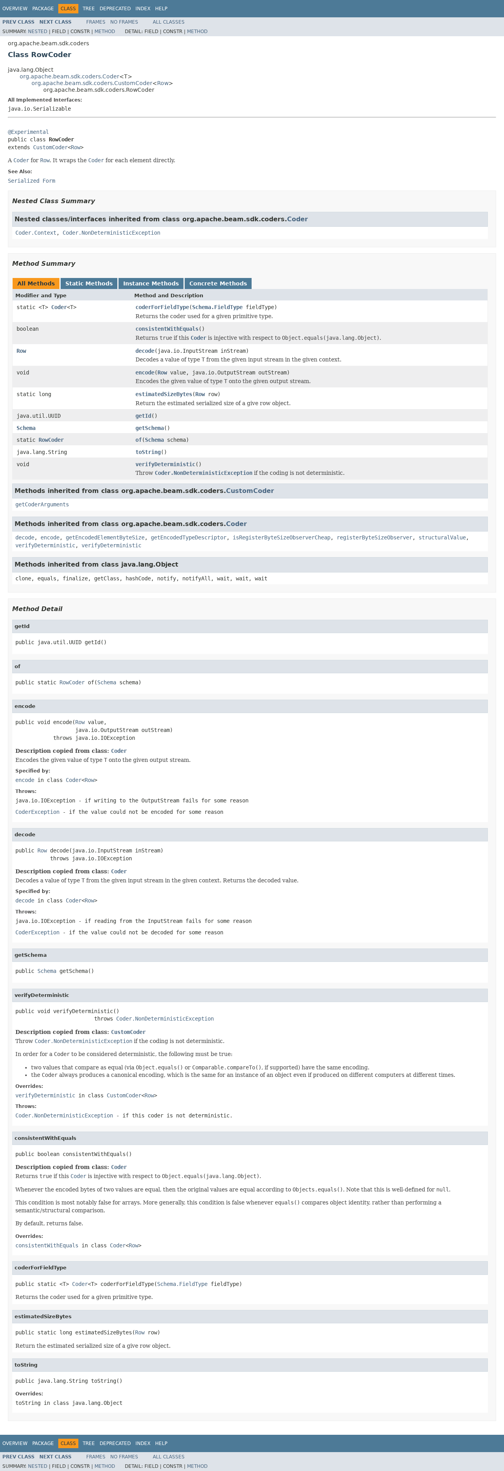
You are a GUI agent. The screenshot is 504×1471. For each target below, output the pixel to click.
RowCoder (51, 440)
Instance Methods (151, 283)
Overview (15, 8)
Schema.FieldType (217, 307)
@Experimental (28, 132)
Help (161, 8)
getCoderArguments (42, 504)
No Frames (124, 22)
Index (142, 8)
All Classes (169, 22)
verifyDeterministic (165, 464)
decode (144, 351)
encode (144, 372)
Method (104, 31)
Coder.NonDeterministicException (111, 233)
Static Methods (89, 283)
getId (143, 416)
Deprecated (115, 8)
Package (43, 8)
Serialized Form (31, 181)
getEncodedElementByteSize (105, 537)
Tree (89, 8)
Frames (96, 22)
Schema (26, 428)
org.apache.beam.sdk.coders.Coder (69, 76)
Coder (297, 219)
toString (148, 452)
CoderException (37, 812)
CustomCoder (50, 147)
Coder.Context (35, 233)
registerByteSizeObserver (374, 537)
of (138, 440)
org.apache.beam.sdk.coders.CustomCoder (92, 83)
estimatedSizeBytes (163, 394)
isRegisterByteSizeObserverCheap (281, 537)
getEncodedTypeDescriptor (188, 537)
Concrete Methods (218, 283)
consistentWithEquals (166, 329)
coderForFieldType (162, 307)
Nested (37, 31)
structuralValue (442, 537)
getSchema (149, 428)
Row (163, 83)
